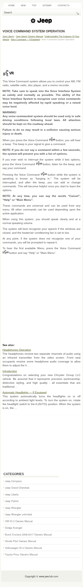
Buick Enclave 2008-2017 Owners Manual (28, 534)
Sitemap (47, 5)
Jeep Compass (13, 481)
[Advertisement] (41, 54)
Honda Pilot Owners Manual (20, 541)
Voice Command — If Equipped (25, 39)
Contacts (63, 5)
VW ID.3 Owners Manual (19, 521)
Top (34, 5)
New (23, 5)
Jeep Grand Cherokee (17, 487)
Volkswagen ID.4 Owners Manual (23, 548)
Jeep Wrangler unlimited (18, 514)
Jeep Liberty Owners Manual (29, 36)
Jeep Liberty (8, 36)
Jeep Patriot (12, 501)
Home (11, 5)
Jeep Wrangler (13, 508)
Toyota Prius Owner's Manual (21, 554)
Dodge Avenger (13, 528)
